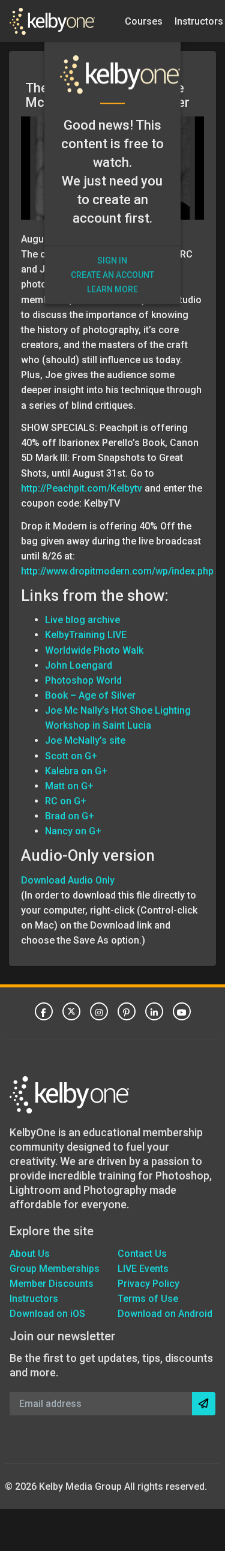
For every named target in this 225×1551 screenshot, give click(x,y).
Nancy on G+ (73, 831)
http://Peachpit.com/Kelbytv (81, 488)
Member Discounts (52, 1283)
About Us (30, 1253)
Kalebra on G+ (76, 771)
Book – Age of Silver (90, 695)
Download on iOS (47, 1313)
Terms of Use (148, 1298)
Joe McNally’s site (85, 740)
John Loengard (78, 665)
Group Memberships (55, 1268)
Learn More (112, 289)
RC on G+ (65, 801)
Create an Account (112, 275)
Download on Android (165, 1313)
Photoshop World (83, 680)
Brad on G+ (69, 816)
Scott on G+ (71, 756)
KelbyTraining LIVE (86, 634)
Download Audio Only (68, 880)
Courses (144, 20)
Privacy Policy (148, 1283)
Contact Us (142, 1253)
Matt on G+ (69, 786)
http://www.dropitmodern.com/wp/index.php (117, 571)
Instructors (34, 1298)
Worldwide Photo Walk (94, 650)
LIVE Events (143, 1268)
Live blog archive (82, 619)
